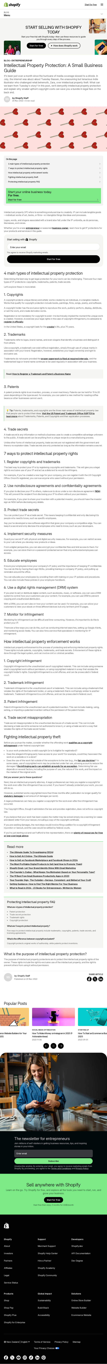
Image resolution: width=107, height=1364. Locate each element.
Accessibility (44, 1315)
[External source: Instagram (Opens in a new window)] (25, 1358)
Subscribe (53, 1161)
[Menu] (102, 4)
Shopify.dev (77, 1246)
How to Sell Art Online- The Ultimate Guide (31, 856)
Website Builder (79, 1307)
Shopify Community (47, 1275)
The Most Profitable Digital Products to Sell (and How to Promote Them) (46, 864)
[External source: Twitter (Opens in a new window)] (12, 1358)
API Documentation (80, 1253)
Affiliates (8, 1268)
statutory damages (13, 796)
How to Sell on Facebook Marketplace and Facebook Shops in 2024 (44, 860)
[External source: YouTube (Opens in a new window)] (18, 1358)
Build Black (43, 1307)
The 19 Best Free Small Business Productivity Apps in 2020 (39, 876)
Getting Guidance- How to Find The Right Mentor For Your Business (44, 884)
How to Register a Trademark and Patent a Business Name (41, 374)
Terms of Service (42, 1342)
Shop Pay (8, 1307)
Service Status (11, 1282)
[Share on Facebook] (89, 979)
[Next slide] (61, 1046)
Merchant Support (47, 1246)
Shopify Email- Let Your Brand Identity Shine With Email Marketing (43, 868)
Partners (8, 1260)
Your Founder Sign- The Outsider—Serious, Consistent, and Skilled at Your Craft (50, 880)
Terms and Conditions (61, 1168)
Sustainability (44, 1300)
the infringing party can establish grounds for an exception (47, 766)
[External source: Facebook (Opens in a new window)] (6, 1358)
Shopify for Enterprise (14, 1322)
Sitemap (77, 1342)
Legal (6, 1275)
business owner (60, 228)
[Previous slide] (46, 1046)
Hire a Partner (44, 1260)
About (7, 1246)
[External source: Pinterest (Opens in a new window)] (43, 1358)
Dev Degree (77, 1260)
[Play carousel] (53, 1046)
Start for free (91, 4)
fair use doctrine (86, 760)
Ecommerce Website (81, 1315)
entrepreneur (33, 228)
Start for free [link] (53, 259)
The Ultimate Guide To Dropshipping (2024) (31, 852)
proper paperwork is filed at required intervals (64, 358)
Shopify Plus (10, 1315)
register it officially (13, 321)
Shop (6, 1300)
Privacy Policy (82, 1168)
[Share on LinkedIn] (100, 979)
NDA (97, 491)
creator (50, 326)
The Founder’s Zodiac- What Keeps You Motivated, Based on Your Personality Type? (52, 872)
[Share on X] (95, 979)
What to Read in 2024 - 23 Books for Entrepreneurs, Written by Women (45, 888)
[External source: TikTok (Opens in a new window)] (31, 1358)
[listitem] (53, 1024)
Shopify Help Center (48, 1253)
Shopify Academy (46, 1268)
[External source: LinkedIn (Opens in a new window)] (37, 1358)
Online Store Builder (81, 1300)
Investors (8, 1253)
